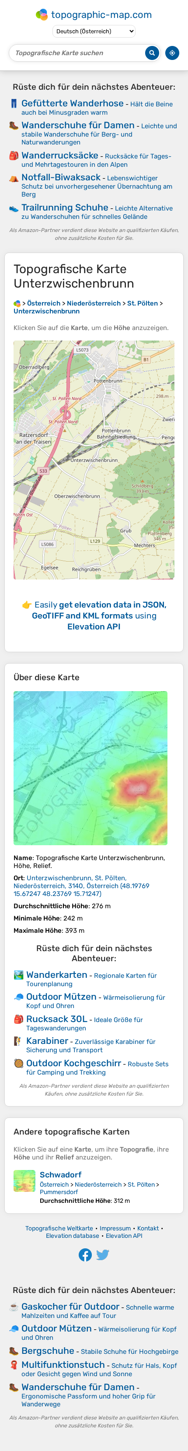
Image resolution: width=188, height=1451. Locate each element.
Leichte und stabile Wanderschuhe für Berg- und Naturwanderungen (99, 134)
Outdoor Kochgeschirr (73, 1063)
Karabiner (47, 1040)
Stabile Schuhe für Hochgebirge (129, 1352)
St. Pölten (141, 1184)
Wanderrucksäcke (59, 155)
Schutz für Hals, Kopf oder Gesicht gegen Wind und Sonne (99, 1370)
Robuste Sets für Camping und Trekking (97, 1068)
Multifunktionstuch (63, 1364)
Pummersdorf (59, 1192)
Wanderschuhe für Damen (78, 124)
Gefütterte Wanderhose (72, 103)
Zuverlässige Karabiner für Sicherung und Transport (91, 1046)
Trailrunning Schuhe (64, 207)
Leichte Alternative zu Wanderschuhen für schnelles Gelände (97, 212)
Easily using (99, 616)
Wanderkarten (56, 974)
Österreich (54, 1184)
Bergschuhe (47, 1350)
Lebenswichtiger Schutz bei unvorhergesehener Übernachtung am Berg (96, 186)
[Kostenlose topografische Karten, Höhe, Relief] (17, 303)
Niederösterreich (98, 1184)
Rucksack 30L (56, 1018)
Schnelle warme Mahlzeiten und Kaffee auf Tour (97, 1311)
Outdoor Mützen (61, 996)
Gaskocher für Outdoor (70, 1306)
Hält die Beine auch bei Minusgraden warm (97, 108)
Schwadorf (60, 1175)
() (82, 886)
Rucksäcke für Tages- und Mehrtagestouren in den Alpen (96, 160)
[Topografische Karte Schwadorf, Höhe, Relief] (24, 1187)
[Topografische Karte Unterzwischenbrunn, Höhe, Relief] (90, 768)
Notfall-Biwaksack (61, 177)
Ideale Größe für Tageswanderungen (84, 1024)
